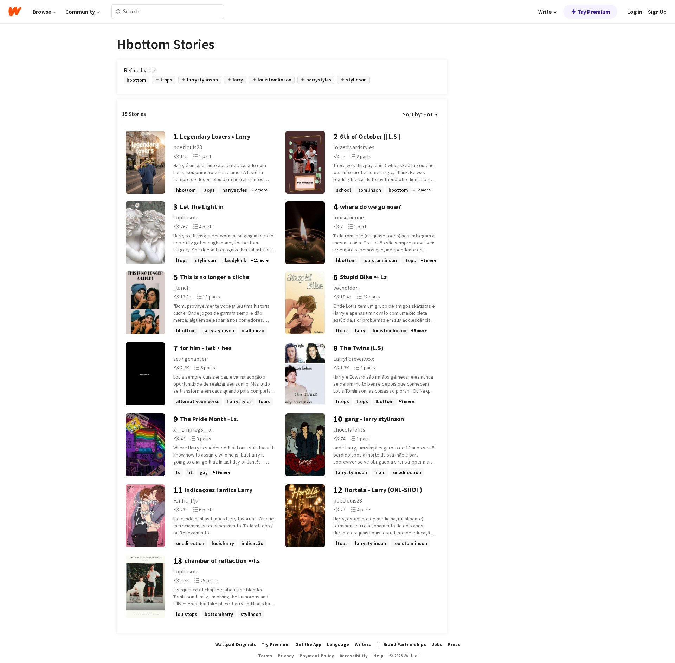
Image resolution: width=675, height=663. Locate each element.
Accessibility (354, 656)
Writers (363, 645)
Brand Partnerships (404, 645)
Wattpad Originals (235, 645)
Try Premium (594, 11)
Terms (265, 656)
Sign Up (657, 11)
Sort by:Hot (418, 114)
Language (338, 645)
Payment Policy (317, 656)
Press (454, 645)
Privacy (286, 656)
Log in (634, 11)
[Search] (118, 11)
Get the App (308, 645)
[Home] (14, 12)
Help (378, 656)
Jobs (437, 645)
